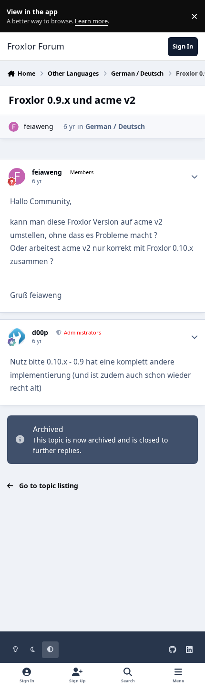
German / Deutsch (115, 126)
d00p (40, 332)
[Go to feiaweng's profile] (14, 127)
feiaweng (38, 126)
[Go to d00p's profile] (17, 336)
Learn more (18, 16)
